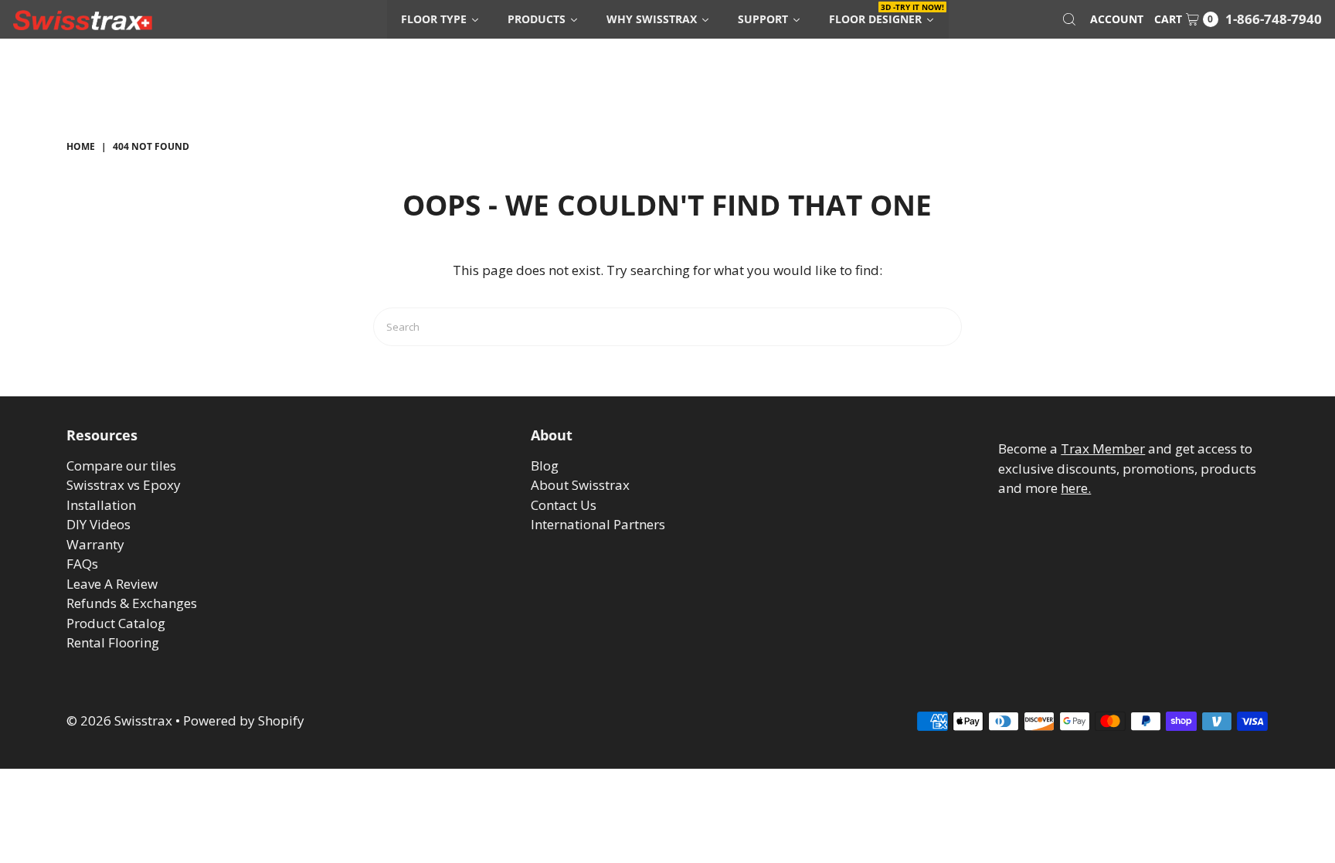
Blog (545, 465)
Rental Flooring (112, 642)
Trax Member (1103, 448)
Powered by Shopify (243, 720)
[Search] (1069, 19)
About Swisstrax (580, 485)
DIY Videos (98, 524)
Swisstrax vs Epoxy (123, 485)
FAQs (82, 564)
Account (1116, 19)
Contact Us (563, 505)
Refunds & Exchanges (131, 603)
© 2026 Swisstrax (119, 720)
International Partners (598, 524)
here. (1076, 488)
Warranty (95, 544)
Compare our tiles (121, 465)
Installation (101, 505)
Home (80, 146)
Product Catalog (115, 623)
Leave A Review (112, 584)
